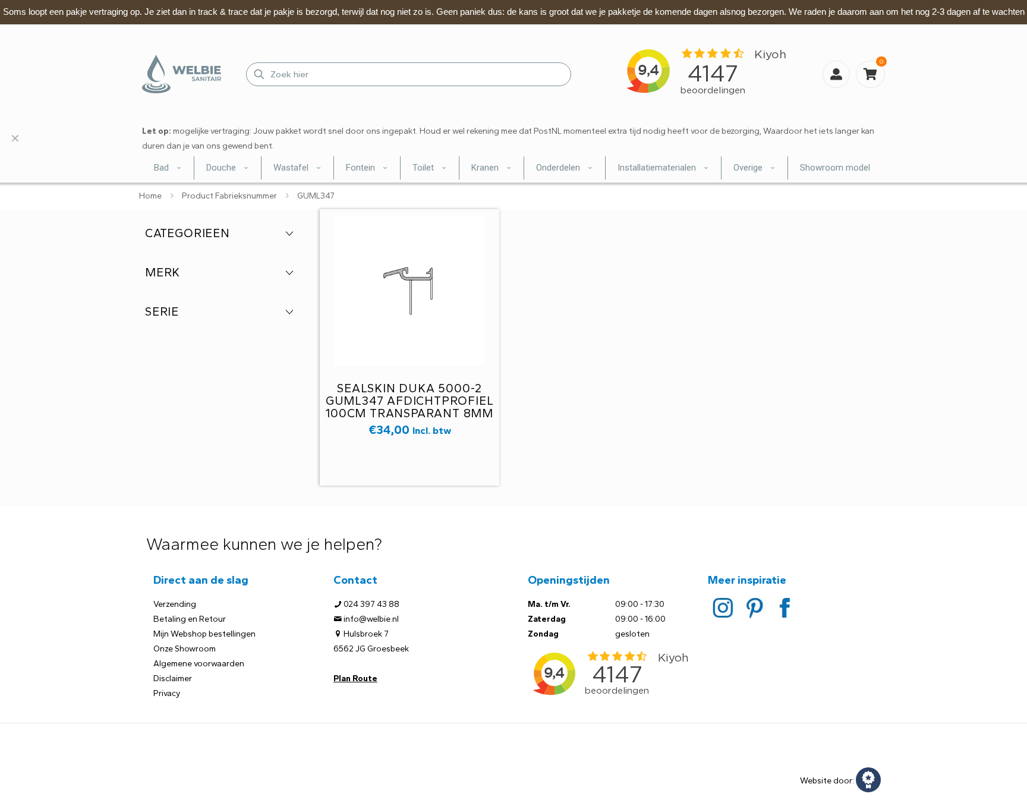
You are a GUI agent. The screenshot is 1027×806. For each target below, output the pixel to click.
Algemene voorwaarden (198, 664)
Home (150, 196)
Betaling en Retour (189, 619)
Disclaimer (172, 678)
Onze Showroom (184, 649)
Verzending (174, 604)
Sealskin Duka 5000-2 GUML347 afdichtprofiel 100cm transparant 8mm (410, 400)
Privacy (166, 693)
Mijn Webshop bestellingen (204, 634)
